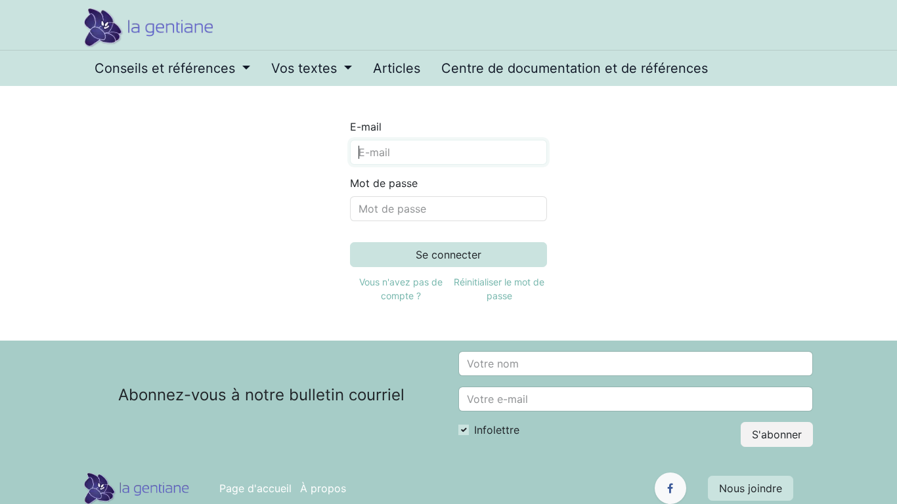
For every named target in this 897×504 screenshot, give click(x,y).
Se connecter (448, 254)
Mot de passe (384, 183)
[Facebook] (670, 488)
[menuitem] (172, 68)
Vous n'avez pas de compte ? (401, 288)
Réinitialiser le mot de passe (499, 288)
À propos (323, 488)
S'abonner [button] (777, 434)
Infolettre (496, 429)
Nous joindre (750, 488)
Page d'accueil (255, 488)
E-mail (366, 126)
